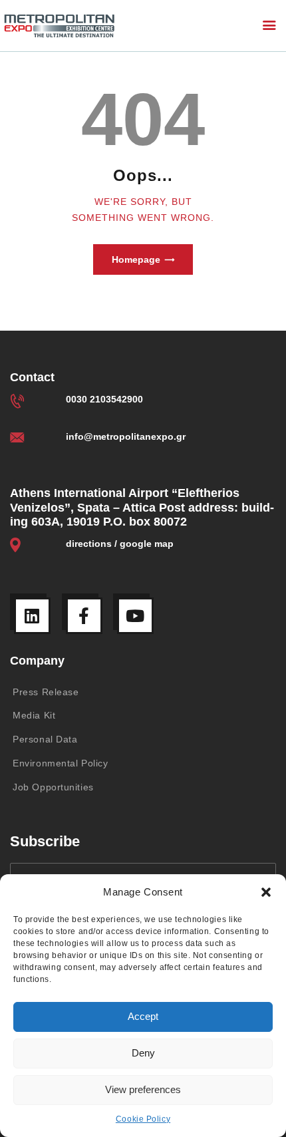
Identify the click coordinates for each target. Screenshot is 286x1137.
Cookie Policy (143, 1119)
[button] (266, 892)
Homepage (136, 259)
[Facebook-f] (84, 615)
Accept (143, 1016)
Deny (143, 1052)
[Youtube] (135, 615)
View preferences (143, 1089)
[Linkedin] (32, 615)
